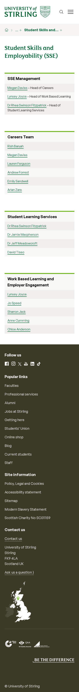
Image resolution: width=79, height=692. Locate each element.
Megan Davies (17, 88)
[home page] (8, 30)
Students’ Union (17, 428)
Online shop (14, 437)
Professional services (21, 394)
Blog (8, 445)
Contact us (13, 538)
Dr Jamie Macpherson (23, 234)
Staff (9, 463)
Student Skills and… (41, 30)
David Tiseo (15, 252)
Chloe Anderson (18, 329)
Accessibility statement (23, 492)
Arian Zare (14, 190)
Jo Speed (14, 303)
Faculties (12, 385)
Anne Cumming (18, 320)
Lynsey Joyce (17, 96)
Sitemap (11, 501)
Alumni (10, 403)
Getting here (14, 420)
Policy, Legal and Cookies (24, 483)
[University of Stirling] (27, 11)
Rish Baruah (15, 146)
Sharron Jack (16, 312)
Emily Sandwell (17, 181)
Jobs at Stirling (16, 411)
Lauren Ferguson (18, 163)
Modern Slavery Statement (26, 509)
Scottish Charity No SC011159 (27, 518)
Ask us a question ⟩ (19, 572)
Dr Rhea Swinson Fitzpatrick (26, 105)
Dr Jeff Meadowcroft (22, 243)
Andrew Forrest (18, 172)
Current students (18, 454)
